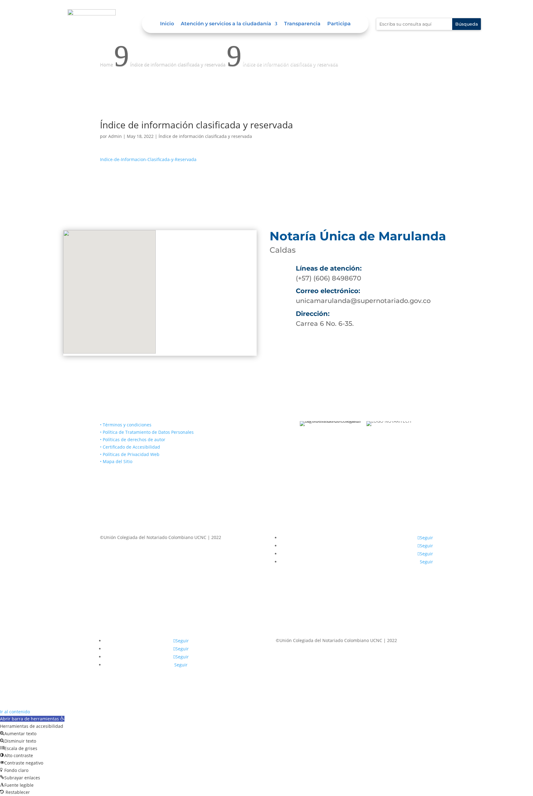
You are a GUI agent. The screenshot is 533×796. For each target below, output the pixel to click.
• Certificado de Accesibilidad (130, 447)
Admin (115, 136)
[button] (32, 719)
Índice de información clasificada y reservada (205, 136)
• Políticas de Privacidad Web (129, 454)
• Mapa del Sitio (117, 461)
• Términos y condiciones (125, 425)
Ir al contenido (15, 712)
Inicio (167, 24)
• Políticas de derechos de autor (132, 439)
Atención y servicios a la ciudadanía (226, 24)
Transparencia (302, 24)
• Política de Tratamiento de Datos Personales (147, 432)
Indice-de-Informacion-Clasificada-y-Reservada (148, 159)
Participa (339, 24)
